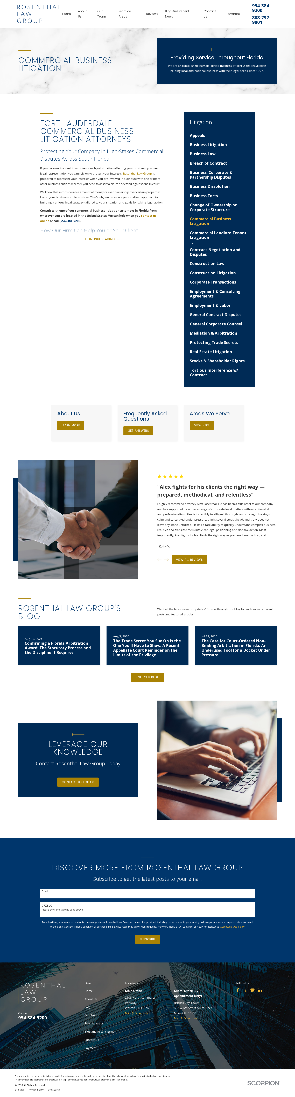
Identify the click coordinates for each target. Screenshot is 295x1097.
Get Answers (138, 431)
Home (89, 991)
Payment (90, 1048)
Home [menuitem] (66, 14)
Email (45, 891)
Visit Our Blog (148, 677)
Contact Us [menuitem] (210, 14)
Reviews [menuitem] (152, 14)
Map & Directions (136, 1013)
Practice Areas (94, 1023)
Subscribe (147, 939)
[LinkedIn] (260, 990)
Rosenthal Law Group (137, 173)
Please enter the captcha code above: (62, 909)
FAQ (87, 1007)
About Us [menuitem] (82, 14)
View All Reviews (189, 560)
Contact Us (92, 1040)
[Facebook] (238, 990)
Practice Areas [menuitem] (125, 14)
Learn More (71, 425)
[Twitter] (245, 990)
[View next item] (166, 560)
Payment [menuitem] (233, 14)
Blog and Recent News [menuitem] (177, 14)
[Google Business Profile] (252, 990)
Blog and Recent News (99, 1031)
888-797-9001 (261, 19)
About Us (91, 999)
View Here (201, 425)
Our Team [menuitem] (101, 14)
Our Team (91, 1015)
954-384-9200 (261, 7)
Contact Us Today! (78, 782)
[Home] (37, 14)
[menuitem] (219, 135)
